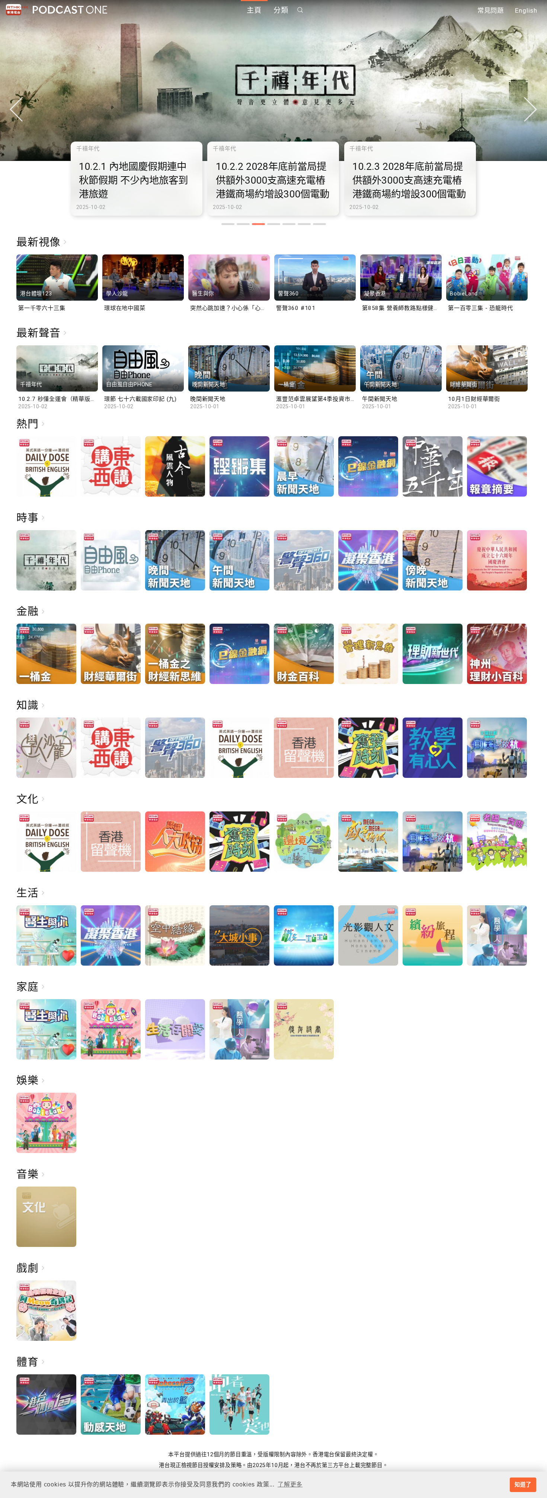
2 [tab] (243, 224)
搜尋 (300, 10)
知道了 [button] (523, 1485)
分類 (281, 10)
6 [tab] (304, 224)
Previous (16, 109)
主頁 (254, 10)
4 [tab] (273, 224)
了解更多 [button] (290, 1484)
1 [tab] (227, 224)
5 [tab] (288, 224)
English (526, 10)
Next (530, 109)
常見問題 (490, 10)
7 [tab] (319, 224)
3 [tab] (258, 224)
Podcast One (70, 10)
